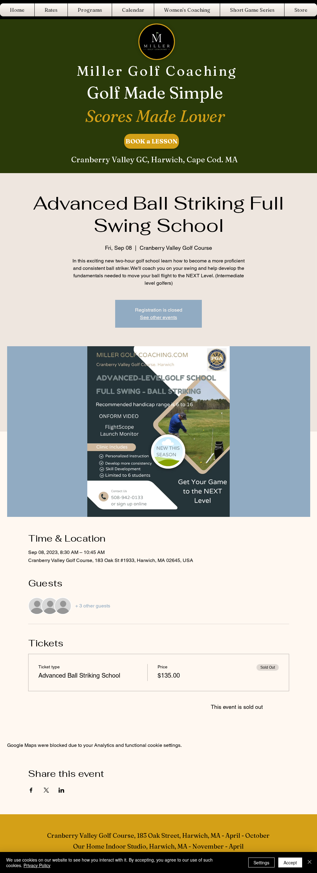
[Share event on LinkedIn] (61, 790)
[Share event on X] (46, 790)
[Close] (309, 862)
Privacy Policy (37, 865)
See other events (158, 317)
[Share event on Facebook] (31, 790)
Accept (290, 862)
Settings (261, 862)
